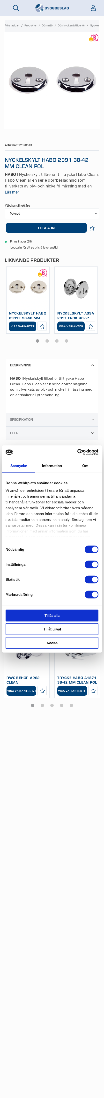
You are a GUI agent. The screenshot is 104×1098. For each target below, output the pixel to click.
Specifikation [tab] (21, 419)
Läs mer (12, 192)
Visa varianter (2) (21, 691)
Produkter (30, 25)
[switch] (91, 564)
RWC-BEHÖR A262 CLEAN (23, 680)
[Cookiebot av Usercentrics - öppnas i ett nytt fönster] (77, 452)
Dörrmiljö (47, 25)
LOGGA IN (46, 227)
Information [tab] (52, 465)
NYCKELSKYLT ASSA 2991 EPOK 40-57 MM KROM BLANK (75, 318)
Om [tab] (85, 465)
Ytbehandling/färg (17, 205)
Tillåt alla (52, 615)
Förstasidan (12, 25)
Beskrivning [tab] (20, 365)
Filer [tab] (14, 433)
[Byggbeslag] (52, 8)
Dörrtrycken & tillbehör (71, 25)
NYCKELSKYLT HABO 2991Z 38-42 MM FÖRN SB (27, 318)
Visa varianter (23, 326)
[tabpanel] (28, 300)
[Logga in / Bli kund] (93, 8)
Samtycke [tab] (18, 465)
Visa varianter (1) (72, 691)
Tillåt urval (52, 629)
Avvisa (52, 643)
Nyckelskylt (97, 25)
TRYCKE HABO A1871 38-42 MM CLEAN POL (77, 680)
